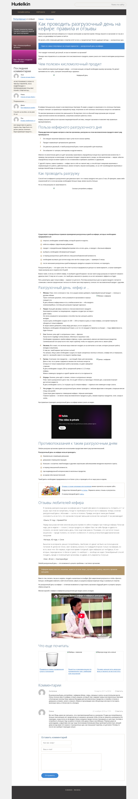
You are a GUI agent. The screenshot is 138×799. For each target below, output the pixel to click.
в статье (85, 490)
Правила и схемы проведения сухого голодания (52, 670)
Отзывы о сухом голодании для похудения (76, 486)
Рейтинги (40, 12)
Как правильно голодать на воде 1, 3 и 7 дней (35, 107)
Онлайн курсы (24, 12)
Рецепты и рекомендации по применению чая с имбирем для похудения (79, 671)
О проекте (68, 790)
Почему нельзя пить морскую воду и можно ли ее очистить (109, 670)
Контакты (77, 790)
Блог (53, 12)
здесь (82, 494)
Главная (41, 19)
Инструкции (50, 19)
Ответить (119, 691)
